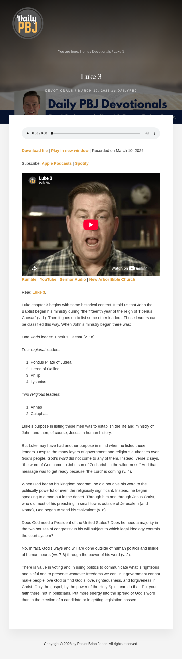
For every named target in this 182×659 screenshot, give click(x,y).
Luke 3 (38, 292)
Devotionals (59, 90)
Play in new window (70, 150)
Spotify (82, 163)
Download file (35, 150)
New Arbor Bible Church (112, 279)
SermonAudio (73, 279)
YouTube (48, 279)
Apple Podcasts (57, 163)
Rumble (29, 279)
